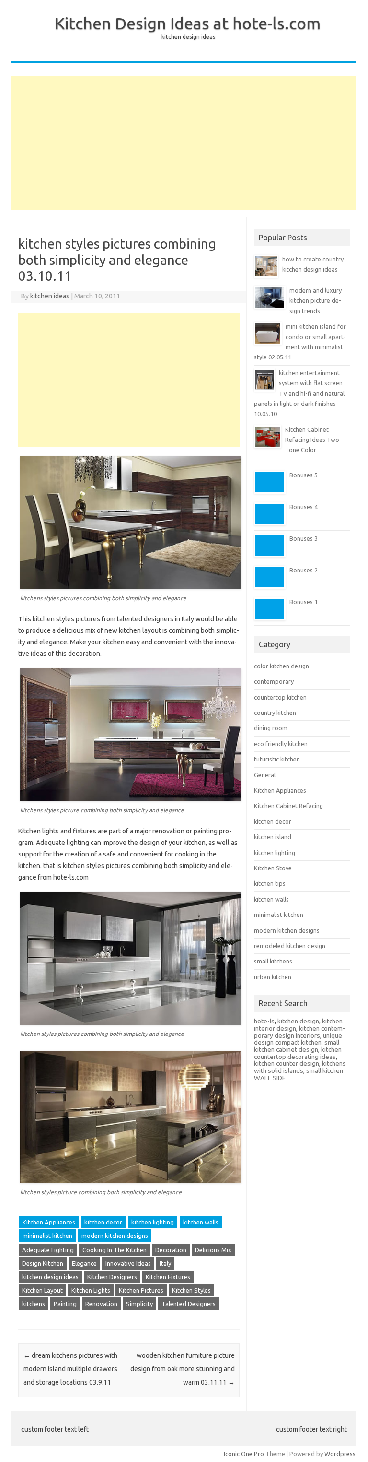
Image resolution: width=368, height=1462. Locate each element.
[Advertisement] (184, 143)
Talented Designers (188, 1303)
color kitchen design (281, 666)
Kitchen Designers (112, 1276)
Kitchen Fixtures (168, 1276)
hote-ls (264, 1021)
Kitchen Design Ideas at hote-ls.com (188, 23)
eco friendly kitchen (281, 743)
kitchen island (272, 836)
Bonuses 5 (303, 475)
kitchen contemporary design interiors (299, 1031)
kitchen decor (103, 1222)
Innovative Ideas (128, 1263)
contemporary (274, 681)
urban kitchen (272, 977)
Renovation (101, 1303)
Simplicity (139, 1303)
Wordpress (340, 1453)
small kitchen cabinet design (296, 1045)
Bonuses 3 (303, 538)
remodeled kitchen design (289, 945)
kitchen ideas (49, 296)
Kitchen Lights (90, 1290)
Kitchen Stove (273, 868)
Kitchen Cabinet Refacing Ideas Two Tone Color (312, 439)
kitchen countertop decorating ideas (298, 1053)
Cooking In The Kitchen (114, 1250)
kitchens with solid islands (300, 1066)
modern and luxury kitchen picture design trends (315, 300)
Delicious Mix (213, 1250)
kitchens (33, 1303)
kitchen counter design (286, 1063)
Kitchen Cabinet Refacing (288, 805)
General (265, 775)
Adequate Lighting (48, 1250)
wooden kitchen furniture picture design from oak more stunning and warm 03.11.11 (182, 1369)
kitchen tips (270, 883)
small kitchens (273, 961)
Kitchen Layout (42, 1290)
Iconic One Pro (244, 1453)
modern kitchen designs (114, 1235)
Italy (165, 1263)
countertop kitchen (280, 697)
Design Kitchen (42, 1263)
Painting (65, 1303)
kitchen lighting (152, 1222)
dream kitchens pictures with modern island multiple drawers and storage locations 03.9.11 (70, 1369)
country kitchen (275, 712)
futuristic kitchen (277, 759)
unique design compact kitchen (298, 1039)
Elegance (84, 1263)
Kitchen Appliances (49, 1222)
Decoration (170, 1250)
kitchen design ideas (50, 1276)
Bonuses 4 (303, 506)
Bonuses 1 (303, 601)
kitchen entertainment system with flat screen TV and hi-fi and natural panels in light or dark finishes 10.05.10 (299, 393)
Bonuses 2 (303, 570)
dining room (271, 728)
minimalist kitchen (47, 1235)
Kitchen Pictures (141, 1290)
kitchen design (298, 1021)
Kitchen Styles (191, 1290)
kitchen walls (200, 1222)
